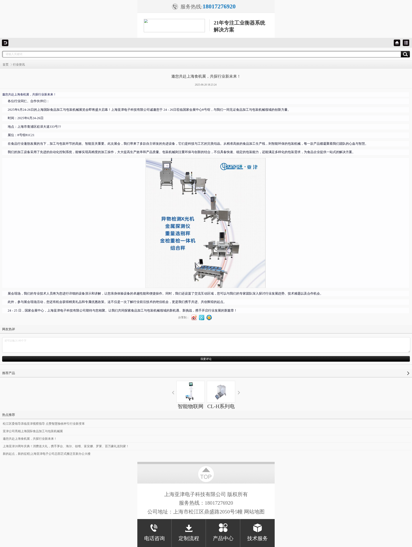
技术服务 (257, 538)
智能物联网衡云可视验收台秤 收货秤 (190, 418)
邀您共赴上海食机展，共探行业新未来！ (30, 438)
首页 (6, 64)
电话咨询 (154, 538)
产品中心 (223, 538)
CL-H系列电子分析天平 (221, 410)
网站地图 (254, 512)
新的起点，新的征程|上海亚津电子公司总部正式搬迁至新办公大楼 (47, 453)
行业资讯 (19, 64)
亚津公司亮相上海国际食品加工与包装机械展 (33, 431)
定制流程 (189, 538)
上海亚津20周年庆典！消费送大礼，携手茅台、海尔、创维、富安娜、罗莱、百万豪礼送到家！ (66, 446)
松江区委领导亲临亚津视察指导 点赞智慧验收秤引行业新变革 (44, 423)
